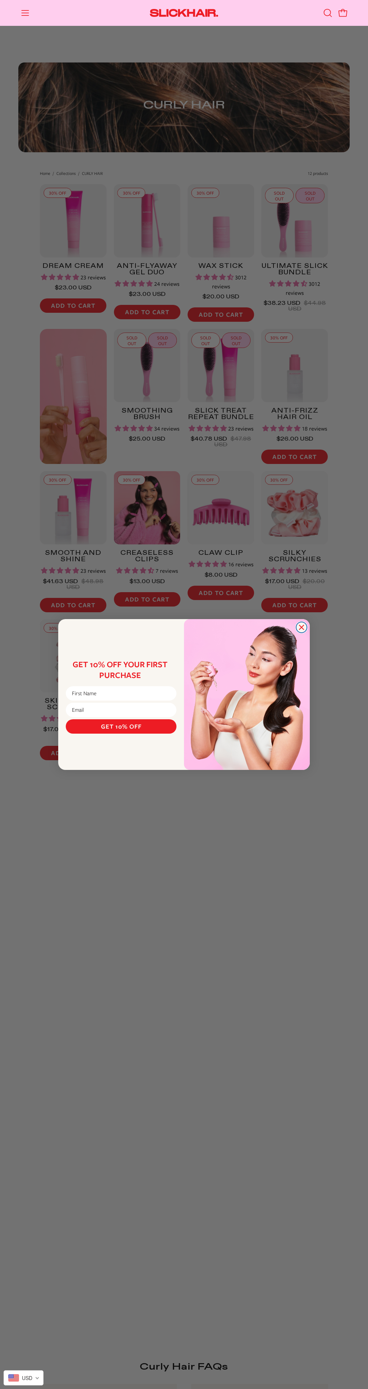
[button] (327, 13)
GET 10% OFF (121, 726)
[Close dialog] (301, 627)
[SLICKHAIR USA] (184, 13)
